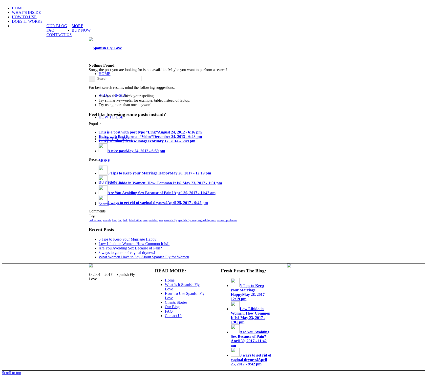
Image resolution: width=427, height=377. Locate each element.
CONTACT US (59, 35)
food (114, 220)
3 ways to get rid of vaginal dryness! (127, 252)
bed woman (95, 220)
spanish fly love (187, 220)
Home (169, 280)
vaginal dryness (206, 220)
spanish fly (170, 220)
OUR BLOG (56, 26)
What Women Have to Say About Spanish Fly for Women (144, 257)
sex (161, 220)
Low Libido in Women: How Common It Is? (134, 244)
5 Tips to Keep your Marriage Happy (127, 239)
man (145, 220)
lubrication (135, 220)
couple (107, 220)
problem (153, 220)
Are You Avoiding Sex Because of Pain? (130, 248)
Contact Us (173, 316)
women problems (227, 220)
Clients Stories (176, 302)
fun (120, 220)
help (125, 220)
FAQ (50, 30)
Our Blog (172, 307)
